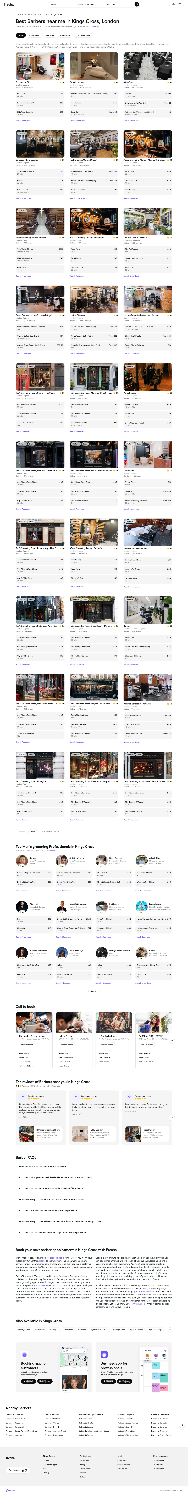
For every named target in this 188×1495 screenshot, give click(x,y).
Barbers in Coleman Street (55, 1431)
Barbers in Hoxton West (15, 1419)
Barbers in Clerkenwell (15, 1427)
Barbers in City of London (128, 1435)
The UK (36, 14)
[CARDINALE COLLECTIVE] (154, 1040)
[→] (172, 1041)
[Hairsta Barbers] (74, 1040)
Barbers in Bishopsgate (54, 1435)
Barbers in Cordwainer (160, 1415)
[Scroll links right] (182, 1425)
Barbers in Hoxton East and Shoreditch (21, 1431)
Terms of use (122, 1469)
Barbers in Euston (86, 1427)
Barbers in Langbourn (126, 1415)
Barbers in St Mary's (52, 1419)
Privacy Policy (122, 1460)
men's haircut (58, 1285)
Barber (27, 14)
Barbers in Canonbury (160, 1427)
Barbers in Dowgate (159, 1423)
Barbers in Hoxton (52, 1415)
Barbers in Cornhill (125, 1427)
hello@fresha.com (137, 1304)
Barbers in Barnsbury (14, 1415)
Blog (44, 1469)
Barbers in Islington (86, 1423)
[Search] (137, 4)
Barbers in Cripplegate (160, 1431)
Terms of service (123, 1465)
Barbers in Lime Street (126, 1419)
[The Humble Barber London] (34, 1040)
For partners (84, 1460)
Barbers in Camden (52, 1423)
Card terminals (85, 1469)
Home (18, 14)
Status (82, 1477)
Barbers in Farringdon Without (91, 1415)
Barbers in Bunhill (52, 1427)
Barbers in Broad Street (15, 1435)
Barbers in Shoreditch (126, 1431)
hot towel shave (41, 1285)
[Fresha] (9, 4)
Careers (46, 1460)
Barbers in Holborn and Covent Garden (94, 1431)
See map (95, 26)
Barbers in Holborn (86, 1419)
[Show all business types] (170, 1329)
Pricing (82, 1465)
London (45, 14)
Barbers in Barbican (86, 1435)
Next (33, 832)
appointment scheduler (144, 1291)
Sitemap (46, 1473)
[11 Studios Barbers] (114, 1040)
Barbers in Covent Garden (161, 1435)
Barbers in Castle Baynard (128, 1423)
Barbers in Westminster (160, 1419)
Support (83, 1473)
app (121, 1276)
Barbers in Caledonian (14, 1423)
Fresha (42, 1261)
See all (94, 991)
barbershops (56, 1258)
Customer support (50, 1465)
